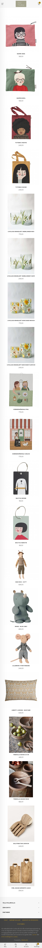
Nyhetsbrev (21, 924)
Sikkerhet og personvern (30, 920)
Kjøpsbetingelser (14, 920)
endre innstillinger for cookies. (9, 937)
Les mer (34, 935)
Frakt (6, 920)
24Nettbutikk (24, 940)
